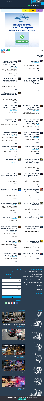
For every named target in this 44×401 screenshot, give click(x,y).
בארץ (40, 320)
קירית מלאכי (38, 379)
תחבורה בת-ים (38, 388)
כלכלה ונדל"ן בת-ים (37, 352)
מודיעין (39, 358)
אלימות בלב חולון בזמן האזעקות (11, 120)
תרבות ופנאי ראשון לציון (36, 395)
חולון (39, 10)
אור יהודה (39, 312)
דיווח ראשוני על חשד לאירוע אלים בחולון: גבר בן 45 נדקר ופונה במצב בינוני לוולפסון (31, 134)
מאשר (25, 399)
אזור (40, 313)
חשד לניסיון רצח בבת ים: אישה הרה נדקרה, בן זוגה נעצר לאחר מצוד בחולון (10, 80)
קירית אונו (39, 378)
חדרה (40, 334)
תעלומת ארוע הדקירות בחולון (31, 254)
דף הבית (10, 1)
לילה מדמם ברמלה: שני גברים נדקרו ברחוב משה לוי (9, 133)
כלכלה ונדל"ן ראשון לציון (36, 354)
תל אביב (39, 391)
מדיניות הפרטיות (9, 397)
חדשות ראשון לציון (37, 338)
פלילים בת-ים (38, 372)
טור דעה (39, 346)
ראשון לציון (32, 10)
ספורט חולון (38, 368)
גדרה (40, 328)
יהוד (40, 348)
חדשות (39, 335)
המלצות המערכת (37, 332)
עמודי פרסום (38, 370)
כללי (40, 355)
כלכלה (39, 350)
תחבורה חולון (38, 389)
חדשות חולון (38, 337)
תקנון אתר (40, 291)
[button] (42, 3)
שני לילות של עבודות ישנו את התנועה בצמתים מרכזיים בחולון (14, 356)
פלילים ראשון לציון (37, 375)
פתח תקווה (38, 377)
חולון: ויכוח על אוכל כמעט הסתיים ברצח (32, 147)
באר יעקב (19, 11)
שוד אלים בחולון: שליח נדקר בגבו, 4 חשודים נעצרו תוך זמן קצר (31, 191)
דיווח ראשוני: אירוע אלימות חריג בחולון (9, 147)
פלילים (39, 371)
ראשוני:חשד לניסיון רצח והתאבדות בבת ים (10, 160)
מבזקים (39, 357)
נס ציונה (14, 11)
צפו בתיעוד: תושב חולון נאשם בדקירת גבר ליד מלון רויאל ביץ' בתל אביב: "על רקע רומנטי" (9, 63)
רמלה (40, 383)
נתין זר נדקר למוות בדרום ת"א (32, 218)
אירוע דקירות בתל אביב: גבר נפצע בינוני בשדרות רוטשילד (9, 190)
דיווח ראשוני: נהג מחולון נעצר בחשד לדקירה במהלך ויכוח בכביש (9, 107)
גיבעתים (39, 330)
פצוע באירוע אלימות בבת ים (9, 203)
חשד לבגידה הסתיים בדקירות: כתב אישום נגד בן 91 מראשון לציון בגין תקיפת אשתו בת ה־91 (31, 80)
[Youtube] (33, 5)
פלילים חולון (38, 373)
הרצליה (39, 333)
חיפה (40, 344)
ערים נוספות (5, 11)
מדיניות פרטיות (39, 293)
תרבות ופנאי (38, 392)
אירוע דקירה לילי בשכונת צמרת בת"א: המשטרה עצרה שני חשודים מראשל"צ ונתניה (31, 175)
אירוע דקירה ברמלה (33, 61)
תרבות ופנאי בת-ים (37, 393)
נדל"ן (40, 361)
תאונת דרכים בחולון (21, 388)
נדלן (40, 362)
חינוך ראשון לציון (37, 343)
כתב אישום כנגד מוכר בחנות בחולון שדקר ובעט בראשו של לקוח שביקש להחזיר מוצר (9, 228)
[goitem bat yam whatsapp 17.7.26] (22, 47)
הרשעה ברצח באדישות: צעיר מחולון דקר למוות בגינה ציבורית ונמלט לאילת (31, 107)
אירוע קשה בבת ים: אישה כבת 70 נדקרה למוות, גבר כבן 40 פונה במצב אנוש (32, 161)
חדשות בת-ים (38, 336)
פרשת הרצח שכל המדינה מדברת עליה (32, 242)
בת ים (25, 10)
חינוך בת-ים (38, 341)
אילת (40, 314)
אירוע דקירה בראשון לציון (10, 217)
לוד (40, 356)
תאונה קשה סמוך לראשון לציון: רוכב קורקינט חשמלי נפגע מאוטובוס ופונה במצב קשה (13, 372)
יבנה (40, 347)
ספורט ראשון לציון (37, 369)
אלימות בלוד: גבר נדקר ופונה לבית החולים (31, 204)
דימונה (39, 331)
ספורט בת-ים (38, 367)
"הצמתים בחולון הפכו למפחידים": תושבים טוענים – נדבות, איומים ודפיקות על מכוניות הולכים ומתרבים (14, 325)
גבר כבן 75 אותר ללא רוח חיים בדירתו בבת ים (17, 340)
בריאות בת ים (38, 323)
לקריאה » (37, 70)
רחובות (10, 11)
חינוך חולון (38, 342)
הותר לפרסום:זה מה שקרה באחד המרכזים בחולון (32, 227)
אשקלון (39, 316)
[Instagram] (31, 5)
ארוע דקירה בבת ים (11, 241)
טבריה (39, 345)
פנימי (40, 376)
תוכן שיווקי (38, 385)
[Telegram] (35, 5)
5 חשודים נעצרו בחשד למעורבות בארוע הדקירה (10, 254)
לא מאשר (20, 399)
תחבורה (39, 387)
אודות (7, 1)
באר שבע (39, 319)
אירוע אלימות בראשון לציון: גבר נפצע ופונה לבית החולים (9, 94)
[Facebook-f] (37, 5)
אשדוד (39, 315)
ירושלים (39, 349)
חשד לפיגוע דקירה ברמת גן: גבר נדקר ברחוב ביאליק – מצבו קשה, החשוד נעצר (31, 121)
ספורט (39, 366)
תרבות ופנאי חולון (37, 394)
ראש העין (39, 380)
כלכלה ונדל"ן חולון (37, 353)
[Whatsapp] (29, 5)
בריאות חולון (38, 324)
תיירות (39, 390)
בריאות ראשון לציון (37, 325)
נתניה (40, 365)
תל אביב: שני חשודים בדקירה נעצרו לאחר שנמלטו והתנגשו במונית (9, 175)
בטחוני (39, 321)
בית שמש (39, 322)
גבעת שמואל (38, 327)
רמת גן (39, 384)
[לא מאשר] (42, 398)
